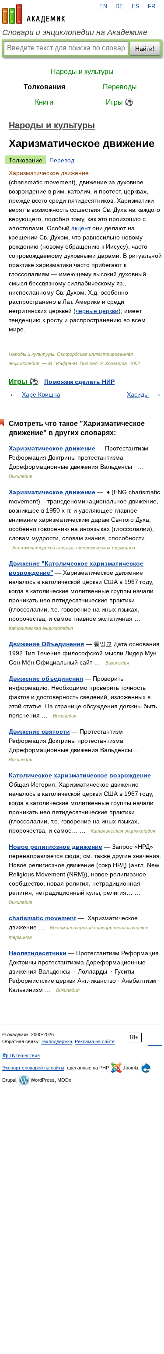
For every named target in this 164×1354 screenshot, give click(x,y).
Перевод (61, 160)
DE (119, 7)
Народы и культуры (82, 71)
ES (136, 7)
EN (103, 7)
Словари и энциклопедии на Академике (74, 32)
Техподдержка (56, 1041)
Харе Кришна (41, 394)
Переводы (120, 87)
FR (151, 7)
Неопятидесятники (37, 953)
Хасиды (138, 394)
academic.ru (33, 14)
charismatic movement (42, 917)
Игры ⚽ (119, 102)
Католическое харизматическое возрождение (80, 775)
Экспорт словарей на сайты (33, 1067)
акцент (81, 228)
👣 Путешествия (21, 1055)
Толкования (44, 87)
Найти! (144, 48)
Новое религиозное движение (55, 846)
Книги (44, 102)
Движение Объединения (46, 643)
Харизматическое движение (52, 448)
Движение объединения (46, 678)
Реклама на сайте (95, 1041)
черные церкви (97, 310)
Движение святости (39, 731)
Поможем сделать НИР (79, 381)
